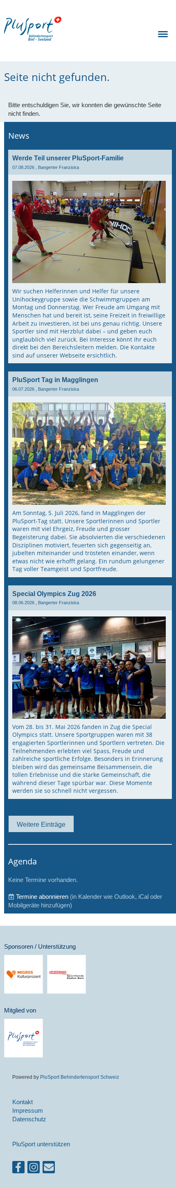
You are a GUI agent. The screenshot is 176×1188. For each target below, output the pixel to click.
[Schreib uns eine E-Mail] (49, 1169)
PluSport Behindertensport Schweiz (79, 1077)
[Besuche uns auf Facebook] (18, 1169)
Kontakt (22, 1101)
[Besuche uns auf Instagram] (33, 1169)
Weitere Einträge (41, 824)
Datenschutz (29, 1119)
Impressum (27, 1110)
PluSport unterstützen (41, 1144)
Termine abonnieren (42, 896)
